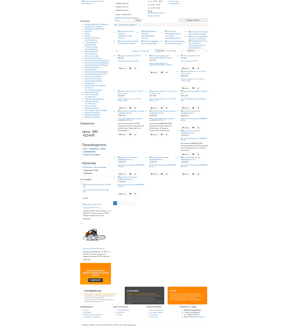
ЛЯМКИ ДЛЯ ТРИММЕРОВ (94, 29)
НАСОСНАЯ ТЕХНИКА (93, 79)
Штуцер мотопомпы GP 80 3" (128, 61)
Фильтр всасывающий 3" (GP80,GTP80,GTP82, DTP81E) (160, 64)
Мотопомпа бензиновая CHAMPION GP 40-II (131, 166)
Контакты (121, 312)
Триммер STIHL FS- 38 (91, 207)
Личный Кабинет (157, 310)
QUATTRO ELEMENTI (92, 155)
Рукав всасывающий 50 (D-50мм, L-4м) (194, 99)
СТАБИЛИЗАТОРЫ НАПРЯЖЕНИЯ (91, 43)
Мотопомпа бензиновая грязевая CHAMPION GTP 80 (161, 119)
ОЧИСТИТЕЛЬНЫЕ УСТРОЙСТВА (92, 95)
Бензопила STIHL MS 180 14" (94, 248)
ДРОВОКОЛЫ (90, 83)
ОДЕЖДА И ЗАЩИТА (92, 112)
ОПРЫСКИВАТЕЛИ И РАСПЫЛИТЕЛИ (92, 68)
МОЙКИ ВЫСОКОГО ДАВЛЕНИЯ (97, 63)
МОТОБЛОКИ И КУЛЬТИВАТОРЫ (97, 60)
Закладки (154, 314)
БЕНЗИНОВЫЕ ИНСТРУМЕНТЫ (96, 24)
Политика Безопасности (93, 314)
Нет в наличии (100, 167)
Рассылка (154, 317)
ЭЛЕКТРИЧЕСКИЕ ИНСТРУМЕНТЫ (91, 52)
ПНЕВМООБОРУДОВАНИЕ (95, 99)
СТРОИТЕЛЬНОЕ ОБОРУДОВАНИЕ (91, 48)
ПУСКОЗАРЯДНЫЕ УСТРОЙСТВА (92, 102)
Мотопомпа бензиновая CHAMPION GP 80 (194, 119)
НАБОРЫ (88, 31)
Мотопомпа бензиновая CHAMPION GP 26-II (131, 185)
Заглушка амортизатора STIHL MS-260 (96, 191)
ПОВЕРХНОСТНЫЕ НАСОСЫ (125, 37)
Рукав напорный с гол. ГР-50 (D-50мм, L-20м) (130, 99)
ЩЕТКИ (87, 36)
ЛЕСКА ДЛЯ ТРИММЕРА (94, 26)
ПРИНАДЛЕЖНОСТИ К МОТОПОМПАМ (197, 46)
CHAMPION (94, 149)
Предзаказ (87, 173)
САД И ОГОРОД (90, 106)
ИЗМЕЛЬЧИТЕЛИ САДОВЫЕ (95, 85)
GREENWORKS (89, 152)
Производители (123, 310)
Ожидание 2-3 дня (90, 170)
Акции (120, 314)
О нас (87, 310)
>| (134, 203)
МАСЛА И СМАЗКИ (92, 56)
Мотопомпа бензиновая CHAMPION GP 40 (162, 166)
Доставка (88, 312)
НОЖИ (87, 33)
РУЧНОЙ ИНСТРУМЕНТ (94, 81)
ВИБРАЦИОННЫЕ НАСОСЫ (148, 37)
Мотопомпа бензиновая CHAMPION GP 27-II (194, 166)
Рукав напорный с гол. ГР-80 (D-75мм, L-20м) (193, 80)
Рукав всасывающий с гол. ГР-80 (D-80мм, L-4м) (162, 99)
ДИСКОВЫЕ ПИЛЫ (92, 92)
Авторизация (174, 3)
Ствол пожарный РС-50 (189, 61)
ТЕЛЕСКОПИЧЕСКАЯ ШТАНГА (96, 74)
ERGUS (103, 149)
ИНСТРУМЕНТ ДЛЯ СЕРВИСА (96, 110)
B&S (85, 149)
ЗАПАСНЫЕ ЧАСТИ (92, 108)
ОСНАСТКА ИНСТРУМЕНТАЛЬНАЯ (93, 89)
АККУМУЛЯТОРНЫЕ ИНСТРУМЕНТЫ (92, 39)
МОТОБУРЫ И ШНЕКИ (93, 76)
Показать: (191, 50)
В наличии (88, 167)
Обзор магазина (154, 15)
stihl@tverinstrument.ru (156, 13)
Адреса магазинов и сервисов (126, 17)
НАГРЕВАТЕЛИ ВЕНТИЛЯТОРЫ (96, 65)
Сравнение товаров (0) (140, 51)
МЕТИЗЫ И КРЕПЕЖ (92, 117)
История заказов (157, 312)
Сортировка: (160, 50)
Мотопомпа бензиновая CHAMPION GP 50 (194, 139)
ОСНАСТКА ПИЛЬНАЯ (93, 58)
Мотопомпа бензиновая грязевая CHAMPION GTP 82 (130, 119)
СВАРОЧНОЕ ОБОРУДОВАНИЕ (96, 72)
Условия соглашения (92, 317)
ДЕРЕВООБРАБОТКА (92, 115)
